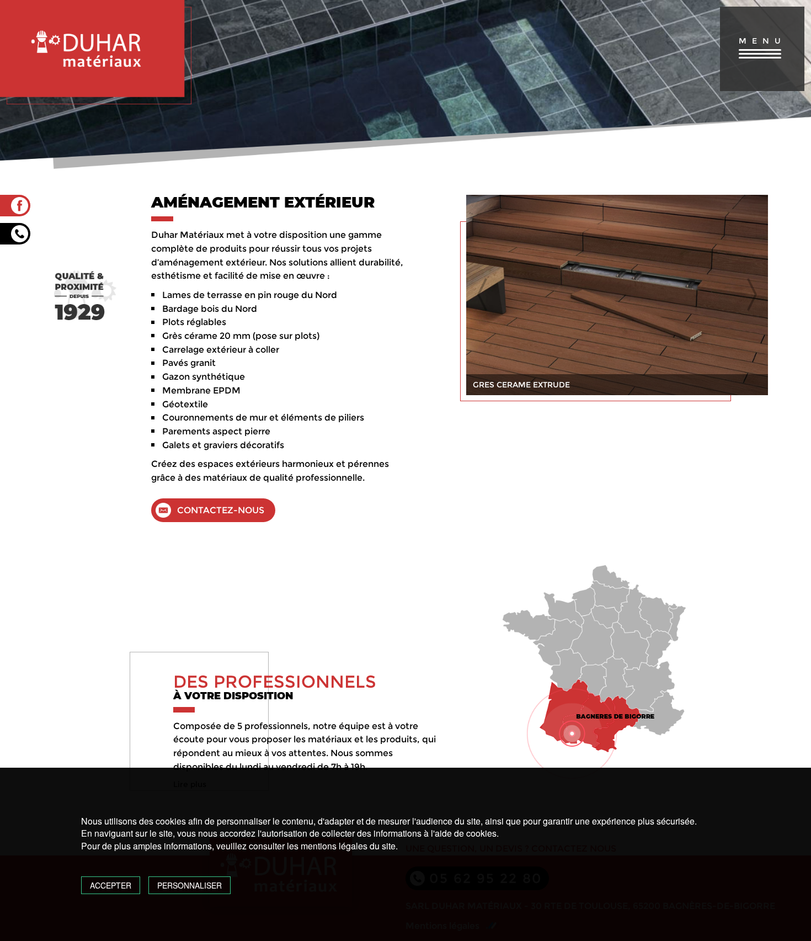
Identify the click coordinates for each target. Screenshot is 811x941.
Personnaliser (189, 885)
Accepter (110, 885)
